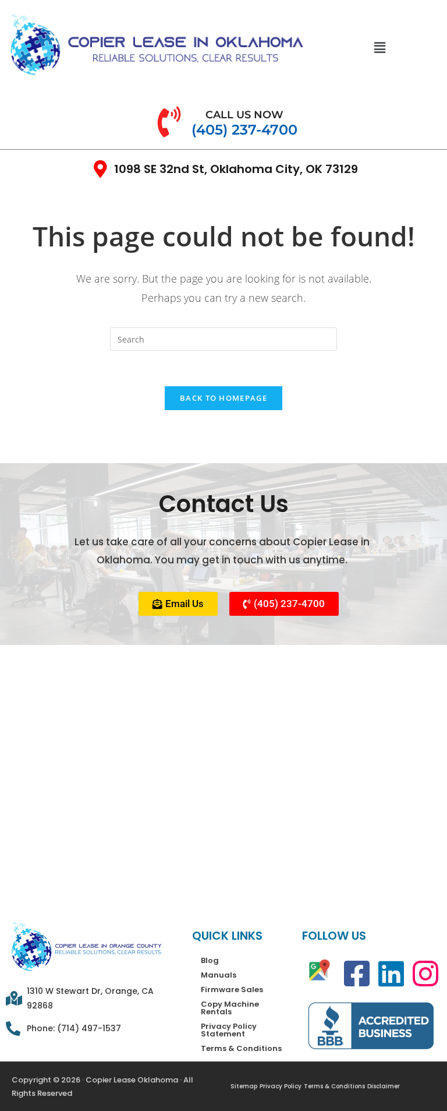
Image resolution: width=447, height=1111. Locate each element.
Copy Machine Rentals (230, 1008)
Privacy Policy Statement (229, 1030)
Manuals (218, 974)
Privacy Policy (280, 1086)
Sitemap (243, 1086)
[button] (380, 47)
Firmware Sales (232, 989)
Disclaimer (383, 1086)
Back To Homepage (223, 398)
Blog (210, 960)
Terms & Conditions (241, 1048)
